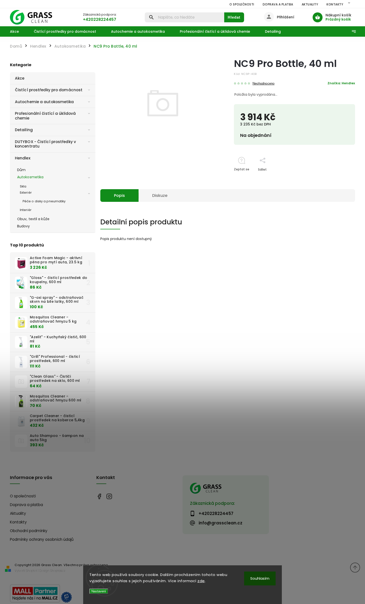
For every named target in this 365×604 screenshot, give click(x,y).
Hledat (234, 17)
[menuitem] (18, 31)
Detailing (24, 129)
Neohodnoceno (263, 83)
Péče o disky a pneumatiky (44, 201)
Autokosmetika (30, 177)
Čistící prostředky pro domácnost (48, 89)
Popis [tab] (119, 195)
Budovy (23, 226)
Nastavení (98, 591)
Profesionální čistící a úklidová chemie (45, 116)
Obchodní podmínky (28, 530)
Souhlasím (259, 578)
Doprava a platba (278, 4)
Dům (21, 169)
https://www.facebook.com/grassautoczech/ (99, 496)
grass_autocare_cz (109, 496)
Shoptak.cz (57, 571)
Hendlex (23, 158)
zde (201, 580)
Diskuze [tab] (159, 195)
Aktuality (310, 4)
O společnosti (241, 4)
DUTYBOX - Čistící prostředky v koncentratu (45, 144)
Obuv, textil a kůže (33, 218)
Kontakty (335, 4)
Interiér (26, 210)
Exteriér (26, 192)
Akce (19, 78)
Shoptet (31, 571)
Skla (23, 186)
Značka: (341, 83)
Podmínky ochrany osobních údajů (41, 539)
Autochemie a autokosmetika (44, 101)
